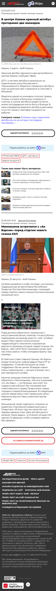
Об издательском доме (15, 479)
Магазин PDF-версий (13, 482)
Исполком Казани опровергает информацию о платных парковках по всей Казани (32, 181)
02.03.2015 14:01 (8, 11)
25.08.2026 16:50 (8, 220)
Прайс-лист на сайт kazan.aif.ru (20, 497)
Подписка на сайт (12, 490)
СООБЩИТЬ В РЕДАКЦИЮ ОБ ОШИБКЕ (21, 507)
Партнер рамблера (24, 578)
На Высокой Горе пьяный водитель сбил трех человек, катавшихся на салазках (31, 173)
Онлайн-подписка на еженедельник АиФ (25, 486)
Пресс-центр (38, 479)
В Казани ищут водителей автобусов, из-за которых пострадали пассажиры (25, 120)
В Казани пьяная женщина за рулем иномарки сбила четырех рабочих (31, 206)
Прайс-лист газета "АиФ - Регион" (20, 494)
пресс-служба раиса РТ (12, 274)
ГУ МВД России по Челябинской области (21, 64)
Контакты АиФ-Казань (37, 490)
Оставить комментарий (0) (28, 440)
